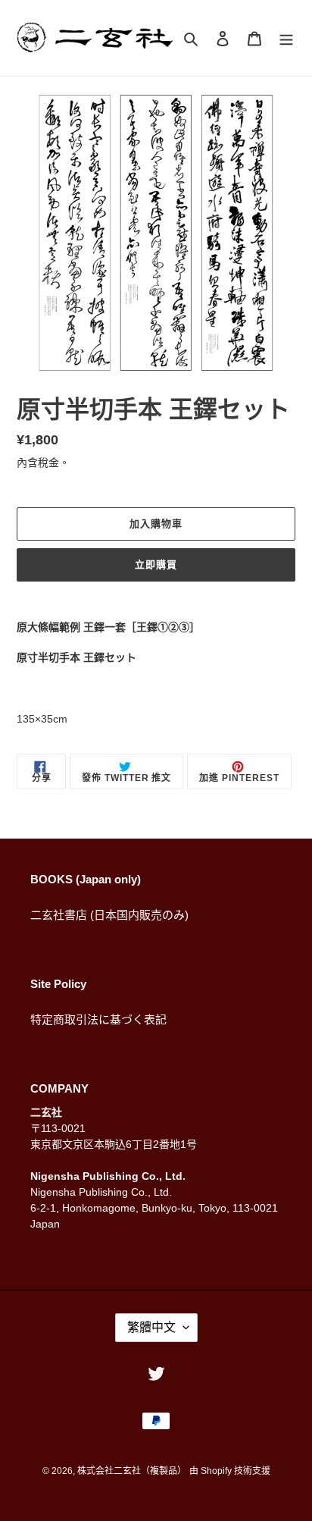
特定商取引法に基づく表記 (98, 1019)
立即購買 (156, 564)
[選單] (286, 38)
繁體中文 (151, 1327)
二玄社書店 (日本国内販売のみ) (109, 914)
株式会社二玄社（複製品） (131, 1471)
